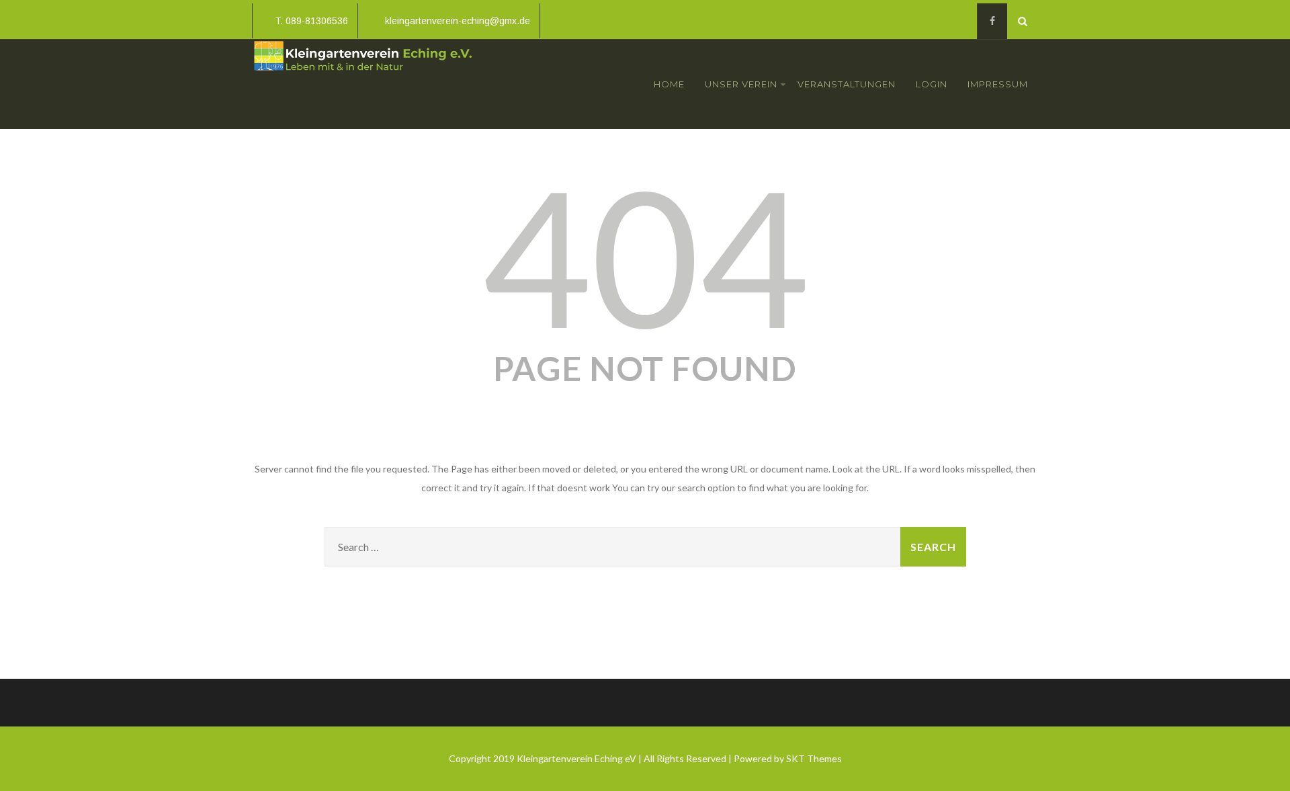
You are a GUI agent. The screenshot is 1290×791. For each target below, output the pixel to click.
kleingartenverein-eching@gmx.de (457, 20)
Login (931, 84)
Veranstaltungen (847, 84)
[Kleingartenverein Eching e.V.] (363, 74)
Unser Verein (741, 84)
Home (669, 84)
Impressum (998, 84)
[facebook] (992, 21)
